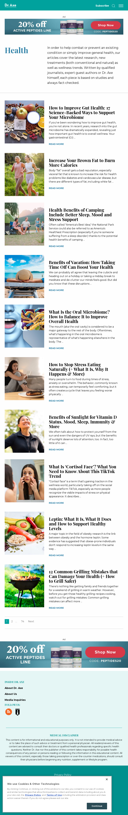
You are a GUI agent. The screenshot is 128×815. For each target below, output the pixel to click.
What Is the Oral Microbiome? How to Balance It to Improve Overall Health (79, 316)
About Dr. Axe (14, 688)
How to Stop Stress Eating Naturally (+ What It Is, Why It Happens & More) (78, 369)
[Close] (106, 779)
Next (31, 621)
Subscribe (102, 5)
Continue (97, 806)
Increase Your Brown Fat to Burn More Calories (82, 162)
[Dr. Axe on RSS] (9, 711)
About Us (11, 694)
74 (22, 621)
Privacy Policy (62, 774)
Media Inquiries (15, 699)
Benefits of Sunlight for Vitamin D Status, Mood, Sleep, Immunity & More (83, 421)
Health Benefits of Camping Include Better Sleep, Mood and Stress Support (80, 214)
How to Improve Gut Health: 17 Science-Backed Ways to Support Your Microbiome (82, 112)
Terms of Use (54, 795)
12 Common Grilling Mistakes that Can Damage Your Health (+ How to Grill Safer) (83, 576)
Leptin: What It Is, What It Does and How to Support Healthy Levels (80, 523)
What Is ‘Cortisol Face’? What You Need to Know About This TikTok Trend (82, 471)
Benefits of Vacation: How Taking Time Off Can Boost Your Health (82, 264)
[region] (57, 794)
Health (16, 50)
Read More (56, 144)
